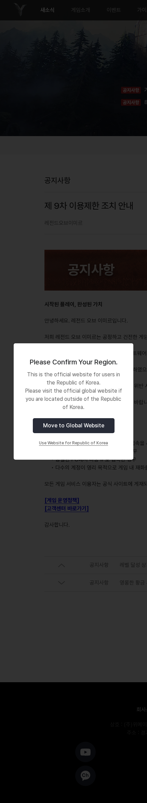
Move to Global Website (73, 425)
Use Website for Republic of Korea (73, 443)
